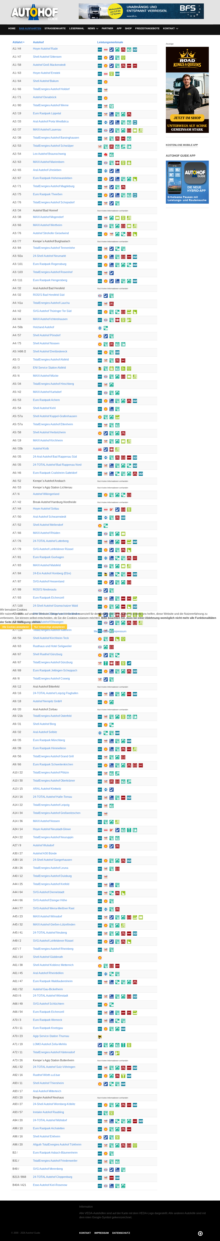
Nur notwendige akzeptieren (49, 626)
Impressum (119, 631)
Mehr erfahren (102, 631)
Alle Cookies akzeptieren (15, 626)
